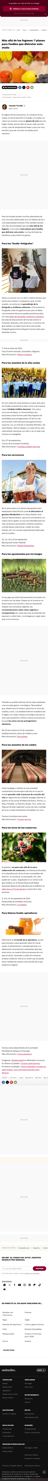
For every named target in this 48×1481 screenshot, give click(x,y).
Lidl (18, 30)
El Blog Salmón (30, 1429)
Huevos (28, 1341)
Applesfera (6, 1390)
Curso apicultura (25, 1054)
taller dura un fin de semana (14, 889)
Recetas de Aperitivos (11, 1324)
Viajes (21, 1077)
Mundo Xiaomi (7, 1398)
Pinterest (29, 1284)
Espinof (27, 1402)
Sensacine (28, 1398)
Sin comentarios (11, 87)
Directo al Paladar (9, 1414)
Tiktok (39, 1284)
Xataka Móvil (7, 1387)
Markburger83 (18, 1060)
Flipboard (27, 87)
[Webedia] (9, 1371)
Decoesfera (6, 1432)
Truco (25, 30)
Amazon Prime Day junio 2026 (33, 1335)
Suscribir (39, 1268)
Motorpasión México (32, 1466)
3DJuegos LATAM (31, 1448)
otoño (39, 1077)
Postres (28, 1312)
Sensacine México (31, 1455)
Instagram (24, 1284)
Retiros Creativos (25, 354)
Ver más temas (8, 1350)
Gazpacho (36, 1248)
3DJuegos (28, 1383)
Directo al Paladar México (12, 1466)
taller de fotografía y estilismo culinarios (26, 316)
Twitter (23, 87)
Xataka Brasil (7, 1451)
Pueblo (44, 30)
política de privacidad (31, 1273)
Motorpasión (29, 1414)
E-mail (31, 87)
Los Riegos (22, 905)
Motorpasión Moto (32, 1417)
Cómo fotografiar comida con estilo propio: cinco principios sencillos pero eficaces (24, 1069)
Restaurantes (8, 1334)
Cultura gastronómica (34, 1324)
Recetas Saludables (33, 1329)
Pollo (4, 1329)
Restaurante (34, 30)
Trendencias (7, 1429)
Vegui (4, 1320)
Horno (5, 1341)
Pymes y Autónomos (32, 1432)
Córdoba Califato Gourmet (29, 446)
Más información (37, 1478)
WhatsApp (4, 1284)
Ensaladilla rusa (24, 1248)
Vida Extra (29, 1387)
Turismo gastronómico (30, 1063)
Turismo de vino (24, 819)
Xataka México (7, 1448)
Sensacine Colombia (32, 1458)
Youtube (19, 1284)
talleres (30, 1077)
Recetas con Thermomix (7, 1313)
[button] (17, 105)
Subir (39, 1370)
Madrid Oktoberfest (26, 545)
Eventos (13, 1077)
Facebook (19, 87)
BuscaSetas (22, 736)
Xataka (5, 1383)
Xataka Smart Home (10, 1394)
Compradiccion (8, 1436)
